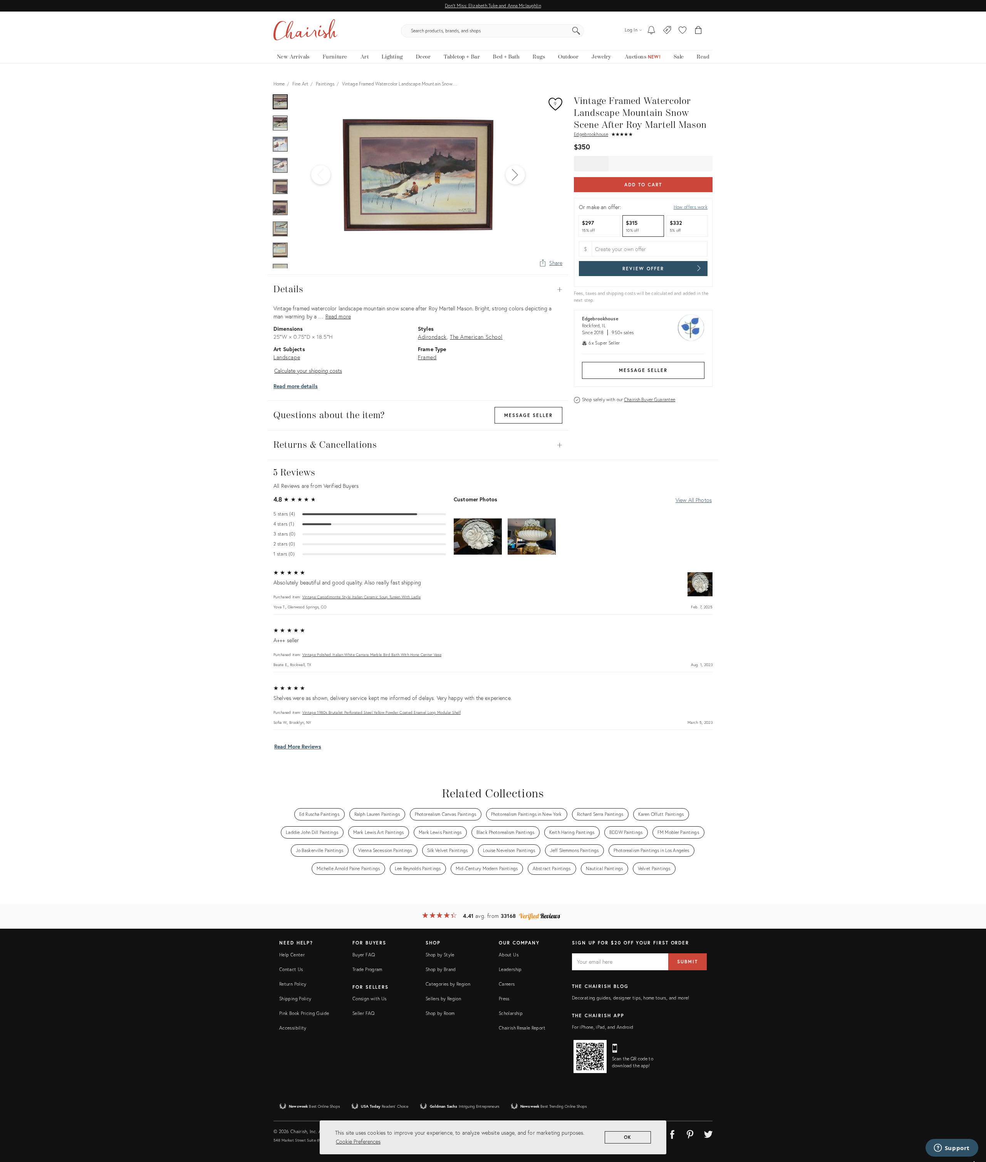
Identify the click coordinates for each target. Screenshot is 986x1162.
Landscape (286, 357)
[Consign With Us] (667, 30)
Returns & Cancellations (417, 445)
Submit (687, 961)
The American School (476, 336)
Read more (338, 316)
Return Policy (293, 984)
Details (417, 290)
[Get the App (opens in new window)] (590, 1056)
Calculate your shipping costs (308, 370)
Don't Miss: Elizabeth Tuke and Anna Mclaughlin (493, 5)
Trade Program (367, 969)
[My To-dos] (651, 30)
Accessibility (293, 1028)
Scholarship (511, 1013)
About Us (508, 955)
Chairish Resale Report (522, 1028)
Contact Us (291, 969)
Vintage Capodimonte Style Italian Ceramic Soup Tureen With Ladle (361, 596)
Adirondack (432, 336)
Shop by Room (440, 1013)
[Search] (576, 30)
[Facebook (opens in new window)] (672, 1133)
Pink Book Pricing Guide (304, 1013)
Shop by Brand (441, 969)
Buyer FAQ (363, 955)
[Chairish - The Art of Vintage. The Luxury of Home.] (305, 30)
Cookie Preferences (358, 1141)
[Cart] (698, 30)
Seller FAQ (363, 1013)
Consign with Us (369, 998)
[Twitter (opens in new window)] (708, 1133)
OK (628, 1137)
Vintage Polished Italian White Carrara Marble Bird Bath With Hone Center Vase (371, 654)
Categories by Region (448, 984)
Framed (427, 357)
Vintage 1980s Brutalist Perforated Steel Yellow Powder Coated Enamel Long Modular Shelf (381, 712)
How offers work (691, 207)
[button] (682, 30)
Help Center (292, 955)
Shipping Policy (295, 998)
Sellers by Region (443, 998)
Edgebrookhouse (591, 134)
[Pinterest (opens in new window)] (690, 1133)
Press (504, 998)
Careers (507, 984)
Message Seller (643, 370)
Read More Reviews (297, 746)
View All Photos (694, 500)
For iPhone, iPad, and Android (602, 1027)
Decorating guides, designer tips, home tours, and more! (630, 998)
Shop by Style (440, 955)
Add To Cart (643, 185)
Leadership (510, 969)
